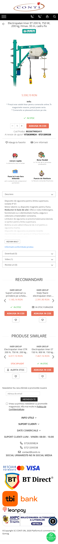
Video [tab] (9, 259)
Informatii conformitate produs (19, 246)
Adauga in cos (37, 125)
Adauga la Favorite (17, 142)
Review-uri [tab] (11, 264)
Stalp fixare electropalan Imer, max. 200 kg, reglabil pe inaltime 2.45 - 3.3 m (42, 294)
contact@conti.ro (30, 452)
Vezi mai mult (12, 241)
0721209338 (31, 447)
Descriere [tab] (9, 194)
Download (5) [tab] (11, 253)
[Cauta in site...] (54, 17)
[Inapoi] (2, 24)
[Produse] (4, 17)
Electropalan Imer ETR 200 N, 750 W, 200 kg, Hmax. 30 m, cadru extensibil (15, 351)
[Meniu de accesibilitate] (53, 521)
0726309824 (31, 443)
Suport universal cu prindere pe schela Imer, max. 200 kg (16, 294)
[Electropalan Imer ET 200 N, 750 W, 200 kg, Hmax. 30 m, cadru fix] (29, 63)
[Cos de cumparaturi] (47, 17)
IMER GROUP (16, 290)
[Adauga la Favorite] (15, 319)
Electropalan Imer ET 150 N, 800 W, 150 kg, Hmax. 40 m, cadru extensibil (42, 351)
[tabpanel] (29, 63)
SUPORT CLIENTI (27, 423)
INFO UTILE (27, 417)
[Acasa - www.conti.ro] (29, 6)
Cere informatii (40, 142)
